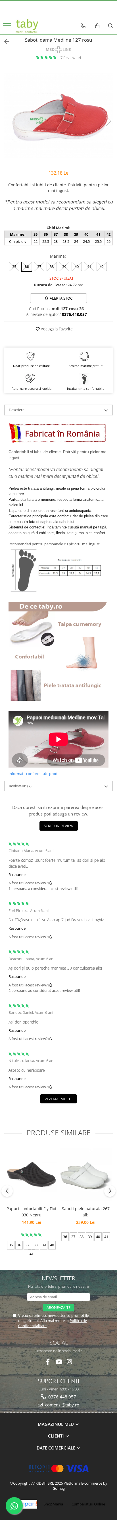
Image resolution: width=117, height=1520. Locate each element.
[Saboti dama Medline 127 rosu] (58, 115)
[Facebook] (48, 1362)
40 (77, 266)
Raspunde (17, 874)
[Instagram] (69, 1362)
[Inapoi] (4, 41)
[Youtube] (59, 1362)
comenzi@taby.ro (61, 1405)
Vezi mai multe (58, 1098)
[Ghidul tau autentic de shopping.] (24, 1504)
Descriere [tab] (16, 409)
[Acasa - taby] (27, 26)
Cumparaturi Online (88, 1504)
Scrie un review (59, 825)
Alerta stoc (61, 298)
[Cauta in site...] (110, 26)
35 (14, 266)
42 (102, 266)
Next (108, 121)
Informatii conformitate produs (35, 773)
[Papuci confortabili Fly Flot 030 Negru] (31, 1174)
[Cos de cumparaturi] (97, 26)
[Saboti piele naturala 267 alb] (86, 1174)
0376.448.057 (61, 1397)
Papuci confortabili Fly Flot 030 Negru (32, 1212)
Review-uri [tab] (20, 785)
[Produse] (8, 27)
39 (64, 266)
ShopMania (53, 1504)
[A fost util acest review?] (50, 882)
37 (39, 266)
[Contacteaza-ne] (83, 26)
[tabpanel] (58, 115)
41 (89, 266)
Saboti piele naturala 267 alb (86, 1212)
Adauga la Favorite (56, 329)
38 (52, 266)
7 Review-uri (70, 57)
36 (27, 266)
